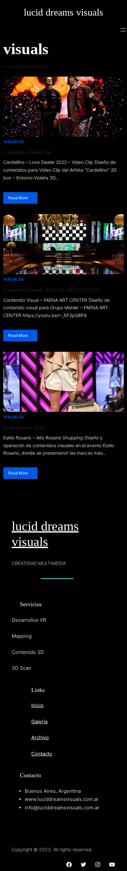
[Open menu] (123, 30)
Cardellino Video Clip (27, 152)
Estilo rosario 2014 (23, 427)
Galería (39, 721)
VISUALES (13, 141)
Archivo (40, 737)
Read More (18, 197)
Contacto (41, 754)
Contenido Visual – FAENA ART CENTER (51, 290)
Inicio (37, 705)
